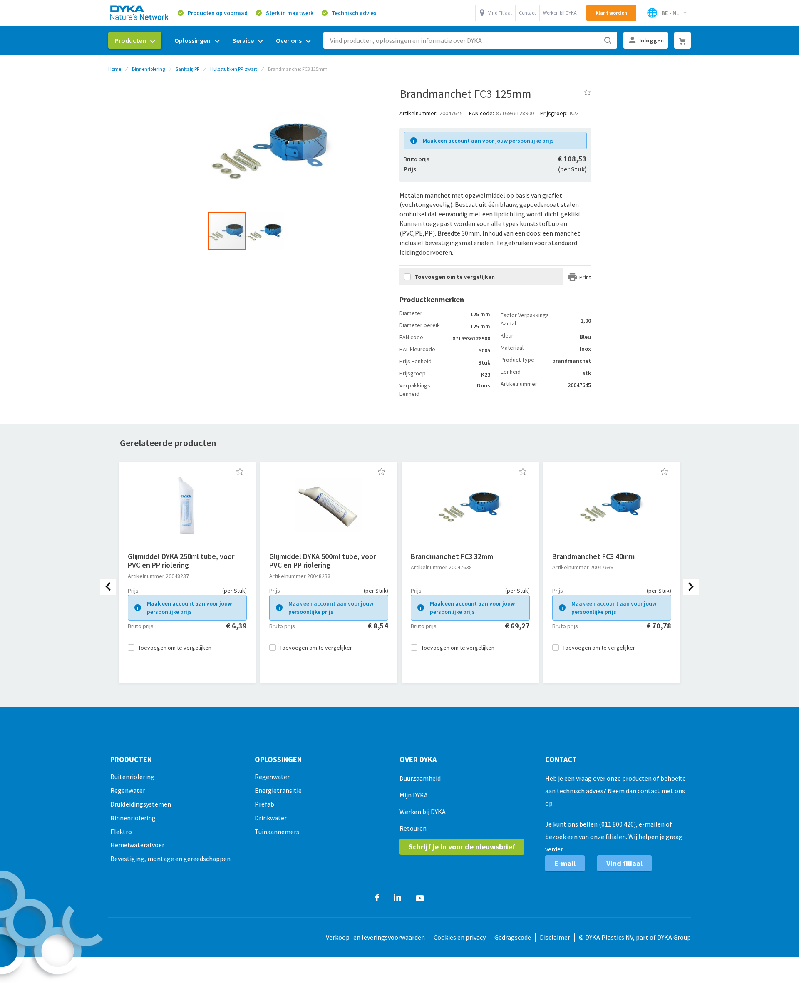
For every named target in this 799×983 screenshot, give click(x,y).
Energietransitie (278, 790)
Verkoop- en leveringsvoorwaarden (375, 937)
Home (114, 69)
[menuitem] (134, 40)
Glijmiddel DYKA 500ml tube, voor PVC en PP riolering (322, 560)
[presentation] (108, 586)
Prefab (264, 804)
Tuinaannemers (277, 831)
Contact (527, 13)
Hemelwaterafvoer (137, 845)
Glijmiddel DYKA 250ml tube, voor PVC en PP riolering (181, 560)
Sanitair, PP (187, 69)
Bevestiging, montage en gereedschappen (170, 858)
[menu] (212, 40)
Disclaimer (555, 937)
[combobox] (470, 40)
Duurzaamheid (420, 778)
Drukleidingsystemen (140, 804)
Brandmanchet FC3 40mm (593, 556)
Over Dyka (418, 759)
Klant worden (611, 13)
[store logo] (139, 12)
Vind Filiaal (500, 13)
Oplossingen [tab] (278, 759)
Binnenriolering (148, 69)
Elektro (121, 831)
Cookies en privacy (460, 937)
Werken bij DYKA (560, 13)
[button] (319, 147)
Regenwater (127, 790)
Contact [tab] (561, 759)
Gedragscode (512, 937)
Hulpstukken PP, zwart (233, 69)
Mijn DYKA (414, 795)
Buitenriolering (132, 776)
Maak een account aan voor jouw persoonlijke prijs (488, 140)
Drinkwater (271, 818)
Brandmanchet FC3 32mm (452, 556)
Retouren (413, 828)
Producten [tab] (131, 759)
